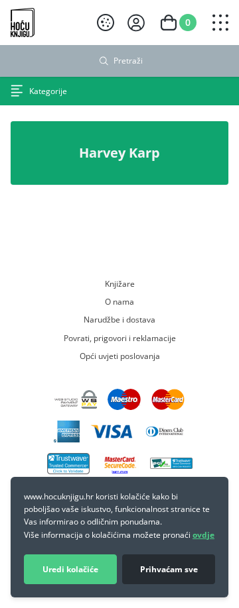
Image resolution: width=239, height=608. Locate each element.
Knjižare (120, 283)
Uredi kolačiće (70, 569)
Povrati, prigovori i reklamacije (120, 337)
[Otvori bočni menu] (220, 22)
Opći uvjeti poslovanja (120, 355)
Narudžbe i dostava (119, 319)
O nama (119, 301)
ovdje (203, 534)
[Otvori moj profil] (136, 22)
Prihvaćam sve (169, 569)
